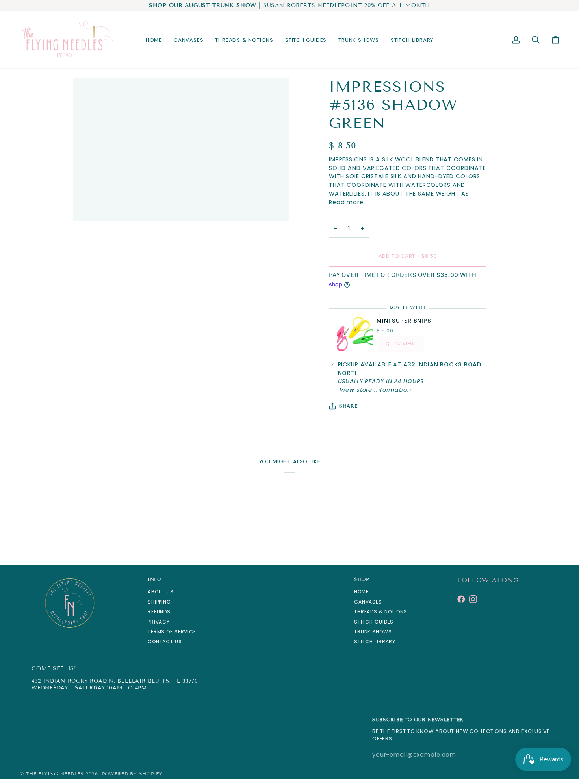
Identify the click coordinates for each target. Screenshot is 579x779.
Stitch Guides (373, 621)
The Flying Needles (55, 774)
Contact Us (165, 641)
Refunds (159, 611)
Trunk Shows (373, 631)
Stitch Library (374, 641)
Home (361, 591)
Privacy (159, 621)
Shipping (159, 601)
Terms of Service (172, 631)
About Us (161, 591)
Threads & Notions (380, 611)
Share (348, 406)
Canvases (368, 601)
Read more (346, 202)
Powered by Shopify (132, 774)
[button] (188, 40)
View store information (375, 390)
